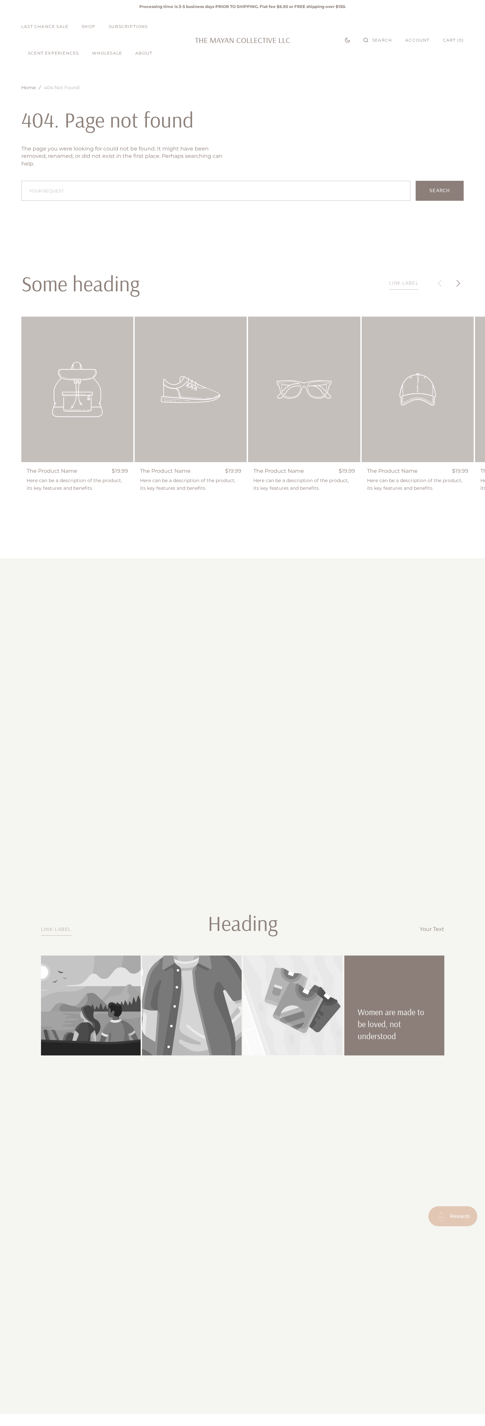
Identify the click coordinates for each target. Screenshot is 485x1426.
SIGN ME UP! (307, 737)
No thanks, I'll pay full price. (307, 757)
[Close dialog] (364, 648)
